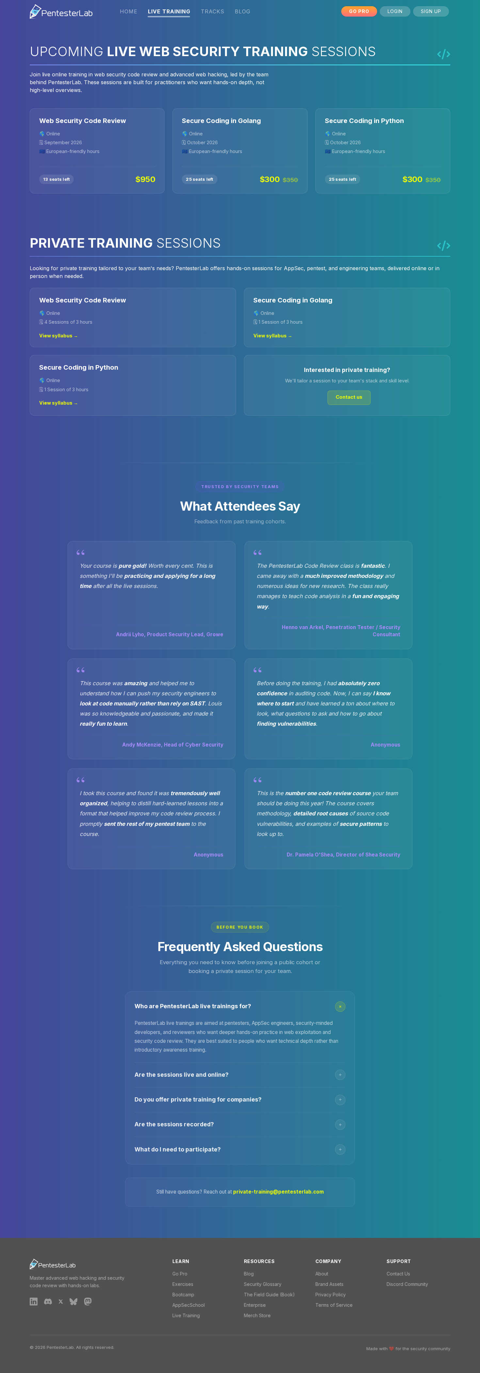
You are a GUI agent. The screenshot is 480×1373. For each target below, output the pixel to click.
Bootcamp (183, 1294)
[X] (60, 1301)
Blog (242, 11)
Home (128, 11)
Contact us (349, 397)
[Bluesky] (73, 1301)
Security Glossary (262, 1284)
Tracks (212, 11)
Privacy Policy (330, 1294)
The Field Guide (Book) (269, 1294)
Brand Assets (329, 1284)
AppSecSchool (188, 1305)
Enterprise (255, 1305)
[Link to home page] (61, 11)
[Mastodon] (88, 1301)
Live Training (186, 1315)
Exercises (182, 1284)
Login (395, 11)
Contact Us (398, 1273)
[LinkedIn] (34, 1301)
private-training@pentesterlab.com (278, 1192)
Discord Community (407, 1284)
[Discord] (48, 1301)
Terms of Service (334, 1305)
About (321, 1273)
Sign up (431, 11)
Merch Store (257, 1315)
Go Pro (359, 11)
